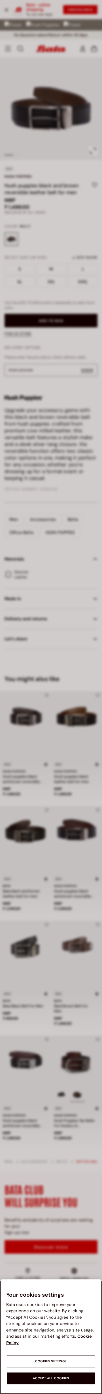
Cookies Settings (51, 1361)
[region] (51, 1336)
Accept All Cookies (51, 1378)
